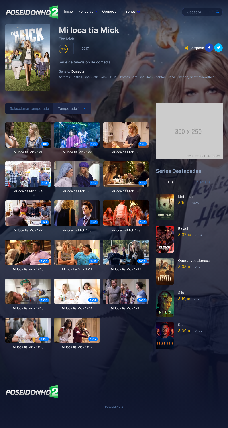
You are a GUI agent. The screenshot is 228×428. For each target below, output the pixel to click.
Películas (85, 11)
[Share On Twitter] (218, 47)
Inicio (68, 11)
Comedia (77, 71)
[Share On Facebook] (209, 47)
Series (130, 11)
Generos (109, 11)
